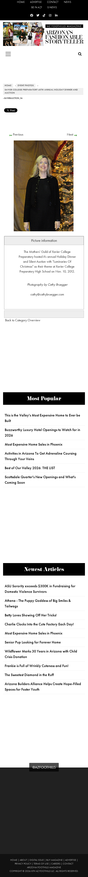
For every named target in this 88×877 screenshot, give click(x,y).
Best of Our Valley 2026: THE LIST (30, 468)
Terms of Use (41, 863)
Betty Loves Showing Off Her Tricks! (31, 615)
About (23, 860)
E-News (52, 7)
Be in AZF (36, 7)
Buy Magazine (54, 860)
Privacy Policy (23, 863)
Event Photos (26, 85)
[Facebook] (31, 15)
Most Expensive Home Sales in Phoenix (33, 444)
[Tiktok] (44, 15)
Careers (55, 863)
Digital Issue (36, 860)
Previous (18, 134)
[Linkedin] (56, 15)
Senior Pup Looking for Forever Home (33, 642)
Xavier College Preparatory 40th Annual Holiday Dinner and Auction (41, 91)
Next (70, 134)
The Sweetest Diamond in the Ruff (29, 675)
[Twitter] (37, 15)
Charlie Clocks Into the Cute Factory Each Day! (39, 624)
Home (21, 1)
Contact (52, 1)
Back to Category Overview (22, 320)
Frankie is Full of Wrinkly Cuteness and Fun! (37, 666)
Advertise (36, 1)
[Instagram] (50, 15)
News (67, 1)
